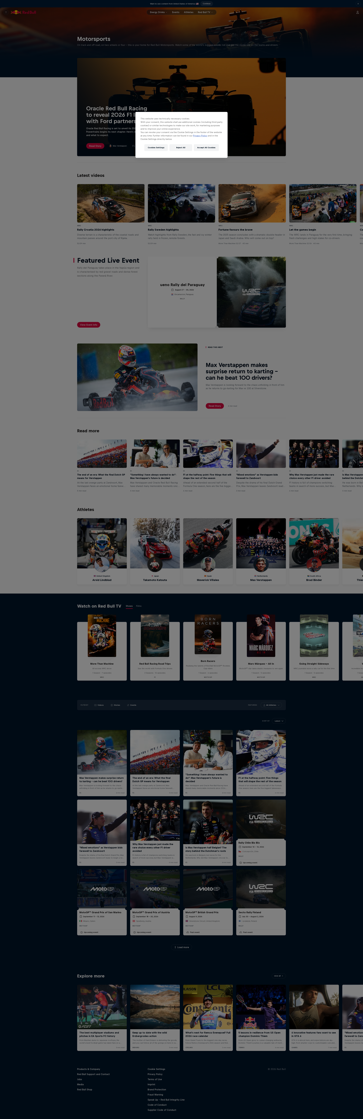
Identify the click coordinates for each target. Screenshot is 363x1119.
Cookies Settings (156, 148)
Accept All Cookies (206, 148)
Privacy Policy (200, 135)
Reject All (180, 148)
